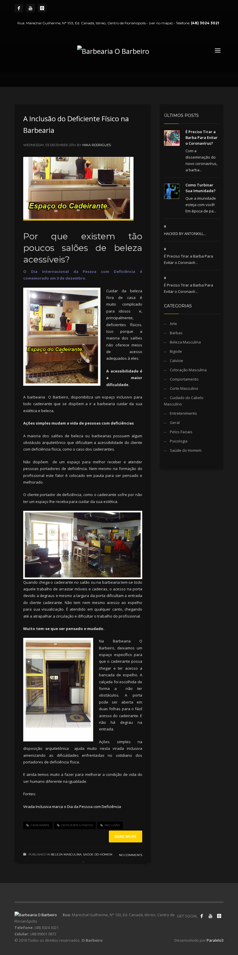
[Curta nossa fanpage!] (201, 916)
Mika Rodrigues (96, 145)
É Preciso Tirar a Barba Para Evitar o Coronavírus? (201, 137)
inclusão (112, 825)
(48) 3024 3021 (205, 23)
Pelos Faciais (181, 431)
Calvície (176, 360)
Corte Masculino (184, 388)
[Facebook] (19, 8)
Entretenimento (183, 413)
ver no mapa (161, 23)
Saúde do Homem (97, 854)
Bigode (176, 351)
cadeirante (40, 825)
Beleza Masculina (66, 854)
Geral (175, 422)
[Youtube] (30, 8)
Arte (173, 323)
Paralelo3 (215, 940)
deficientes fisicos (77, 825)
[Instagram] (42, 8)
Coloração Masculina (188, 369)
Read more (125, 836)
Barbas (176, 332)
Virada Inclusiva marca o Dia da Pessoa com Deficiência (72, 806)
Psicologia (178, 441)
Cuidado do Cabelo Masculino (183, 401)
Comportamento (184, 379)
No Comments (130, 855)
